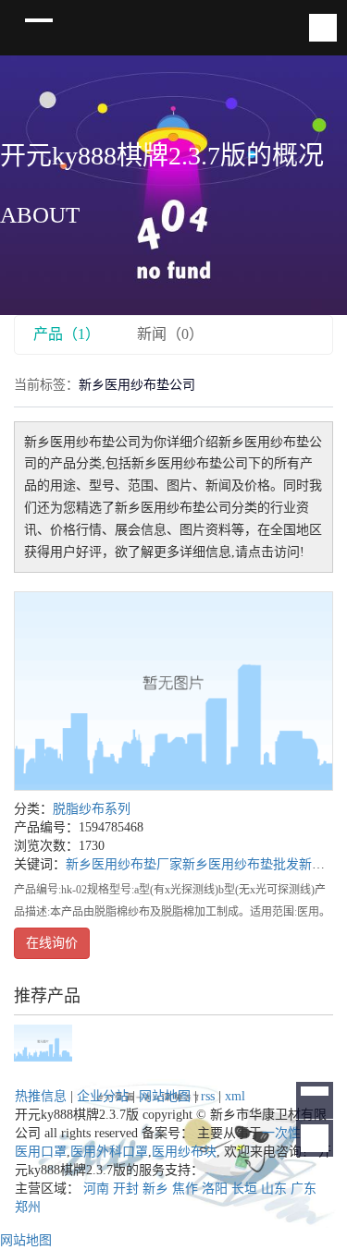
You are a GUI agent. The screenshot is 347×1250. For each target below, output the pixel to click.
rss (208, 1096)
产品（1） (66, 334)
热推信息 (41, 1096)
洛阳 (215, 1188)
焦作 (185, 1188)
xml (235, 1096)
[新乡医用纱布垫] (173, 691)
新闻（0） (170, 334)
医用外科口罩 (109, 1152)
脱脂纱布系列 (91, 809)
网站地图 (165, 1096)
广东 (303, 1188)
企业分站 (103, 1096)
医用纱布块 (184, 1152)
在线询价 (52, 943)
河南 (96, 1188)
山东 (274, 1188)
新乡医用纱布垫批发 (240, 864)
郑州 (28, 1207)
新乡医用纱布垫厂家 (124, 864)
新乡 (155, 1188)
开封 (126, 1188)
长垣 (244, 1188)
